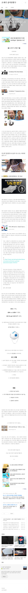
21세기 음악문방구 (9, 3)
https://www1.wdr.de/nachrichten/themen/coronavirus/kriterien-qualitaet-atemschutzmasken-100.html (14, 261)
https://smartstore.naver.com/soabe (11, 502)
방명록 (12, 7)
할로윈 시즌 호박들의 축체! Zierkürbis (10, 529)
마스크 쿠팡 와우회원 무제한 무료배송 (12, 495)
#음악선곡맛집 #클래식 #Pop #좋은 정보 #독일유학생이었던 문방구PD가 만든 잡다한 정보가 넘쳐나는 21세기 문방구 (11, 573)
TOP (25, 589)
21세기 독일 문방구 (7, 519)
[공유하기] (5, 514)
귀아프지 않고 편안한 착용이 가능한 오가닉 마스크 (10, 507)
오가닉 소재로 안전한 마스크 (10, 505)
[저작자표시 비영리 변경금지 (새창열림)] (16, 513)
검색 (23, 3)
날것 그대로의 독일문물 (16, 519)
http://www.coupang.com (8, 493)
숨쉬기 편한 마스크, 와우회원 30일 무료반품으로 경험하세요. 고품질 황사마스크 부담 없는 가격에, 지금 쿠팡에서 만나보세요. (13, 497)
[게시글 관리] (7, 514)
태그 (7, 7)
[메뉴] (25, 3)
